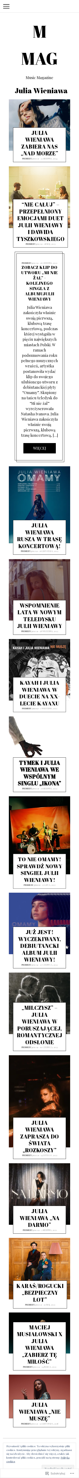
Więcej (39, 448)
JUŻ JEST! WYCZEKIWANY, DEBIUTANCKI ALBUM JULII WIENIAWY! (39, 945)
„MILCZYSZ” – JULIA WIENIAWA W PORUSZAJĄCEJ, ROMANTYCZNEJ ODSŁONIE (39, 1025)
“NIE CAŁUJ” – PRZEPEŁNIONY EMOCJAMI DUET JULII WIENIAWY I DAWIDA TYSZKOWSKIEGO (40, 222)
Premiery (27, 158)
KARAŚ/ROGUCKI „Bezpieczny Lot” (40, 1292)
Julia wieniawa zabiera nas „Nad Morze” (39, 143)
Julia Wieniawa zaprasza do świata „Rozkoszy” (39, 1136)
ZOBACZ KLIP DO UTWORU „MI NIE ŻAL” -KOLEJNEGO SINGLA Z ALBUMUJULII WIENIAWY (39, 283)
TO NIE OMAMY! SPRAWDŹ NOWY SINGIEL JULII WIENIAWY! (39, 869)
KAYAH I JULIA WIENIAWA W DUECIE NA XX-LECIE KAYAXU (39, 693)
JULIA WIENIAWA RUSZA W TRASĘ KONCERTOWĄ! (39, 536)
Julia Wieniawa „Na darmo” (40, 1218)
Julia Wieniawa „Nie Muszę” (40, 1411)
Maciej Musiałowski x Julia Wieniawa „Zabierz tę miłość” (40, 1344)
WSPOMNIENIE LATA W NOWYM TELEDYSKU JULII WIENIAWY (39, 616)
